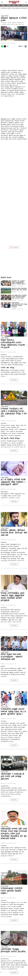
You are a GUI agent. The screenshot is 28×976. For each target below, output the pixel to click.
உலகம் (13, 5)
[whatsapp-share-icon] (2, 47)
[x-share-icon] (5, 47)
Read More (14, 380)
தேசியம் (8, 5)
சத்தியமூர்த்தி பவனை (7, 847)
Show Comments (14, 247)
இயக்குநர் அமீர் (15, 558)
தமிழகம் (3, 5)
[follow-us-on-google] (25, 46)
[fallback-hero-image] (6, 283)
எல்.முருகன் (17, 360)
